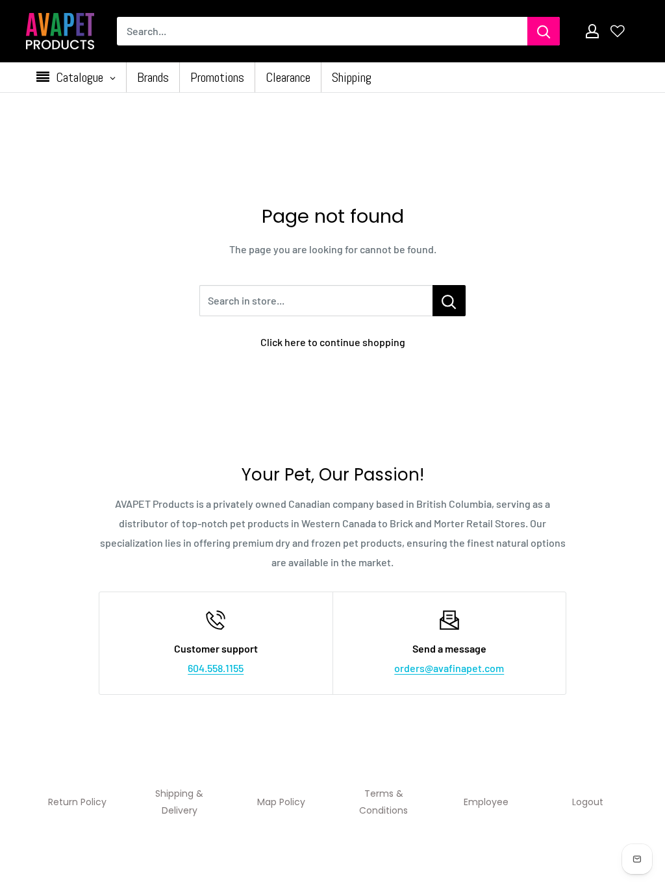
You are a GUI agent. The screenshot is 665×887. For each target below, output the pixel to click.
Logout (587, 801)
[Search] (543, 31)
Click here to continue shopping (332, 342)
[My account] (592, 31)
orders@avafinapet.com (449, 668)
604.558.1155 (216, 668)
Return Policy (77, 801)
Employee (486, 801)
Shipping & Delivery (179, 802)
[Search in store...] (449, 300)
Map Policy (281, 801)
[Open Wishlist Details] (617, 31)
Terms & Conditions (383, 802)
